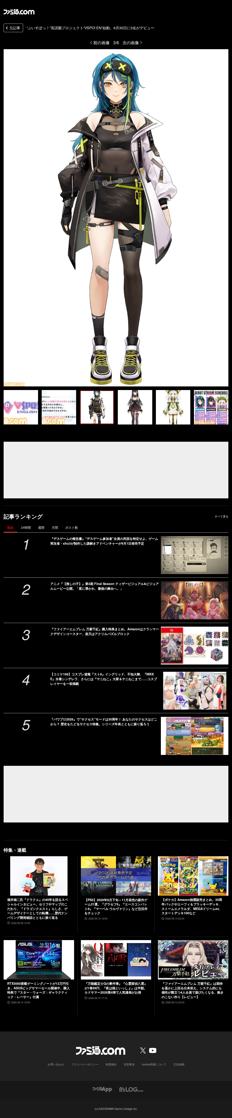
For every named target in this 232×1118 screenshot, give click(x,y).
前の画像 (101, 42)
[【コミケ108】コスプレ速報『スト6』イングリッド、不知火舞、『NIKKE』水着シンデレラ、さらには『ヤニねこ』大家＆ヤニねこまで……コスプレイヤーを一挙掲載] (194, 691)
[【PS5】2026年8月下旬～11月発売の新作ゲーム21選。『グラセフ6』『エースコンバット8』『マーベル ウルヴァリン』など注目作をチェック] (116, 876)
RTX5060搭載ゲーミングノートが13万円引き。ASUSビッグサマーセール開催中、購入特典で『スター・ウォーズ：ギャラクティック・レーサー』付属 (38, 990)
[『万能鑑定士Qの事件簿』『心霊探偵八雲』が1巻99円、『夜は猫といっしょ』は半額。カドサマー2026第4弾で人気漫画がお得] (116, 960)
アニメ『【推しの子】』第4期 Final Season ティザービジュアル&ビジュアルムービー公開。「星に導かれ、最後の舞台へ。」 (104, 586)
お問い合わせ (56, 1064)
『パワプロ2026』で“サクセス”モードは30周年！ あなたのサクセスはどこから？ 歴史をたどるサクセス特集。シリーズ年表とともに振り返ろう (103, 721)
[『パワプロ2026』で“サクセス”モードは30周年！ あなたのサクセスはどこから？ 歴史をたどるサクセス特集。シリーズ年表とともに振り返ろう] (194, 736)
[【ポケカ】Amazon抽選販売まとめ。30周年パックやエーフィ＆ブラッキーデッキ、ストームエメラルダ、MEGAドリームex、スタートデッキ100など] (193, 876)
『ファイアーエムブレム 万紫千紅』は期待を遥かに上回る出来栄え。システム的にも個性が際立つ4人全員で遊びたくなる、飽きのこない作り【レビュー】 (193, 990)
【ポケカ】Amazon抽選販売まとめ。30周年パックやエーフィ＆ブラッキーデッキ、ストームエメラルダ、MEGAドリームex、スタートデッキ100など (192, 906)
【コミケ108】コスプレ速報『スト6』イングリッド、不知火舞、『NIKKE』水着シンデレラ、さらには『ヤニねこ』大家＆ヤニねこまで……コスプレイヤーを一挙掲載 (103, 679)
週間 (41, 527)
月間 (55, 527)
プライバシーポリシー (84, 1064)
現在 (10, 527)
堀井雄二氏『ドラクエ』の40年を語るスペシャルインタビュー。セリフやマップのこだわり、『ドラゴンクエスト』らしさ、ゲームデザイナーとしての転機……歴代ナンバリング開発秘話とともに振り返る (37, 908)
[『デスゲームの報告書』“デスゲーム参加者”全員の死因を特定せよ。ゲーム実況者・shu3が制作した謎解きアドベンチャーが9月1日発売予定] (194, 555)
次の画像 (131, 42)
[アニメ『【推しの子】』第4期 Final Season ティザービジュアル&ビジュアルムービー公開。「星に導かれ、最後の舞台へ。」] (194, 600)
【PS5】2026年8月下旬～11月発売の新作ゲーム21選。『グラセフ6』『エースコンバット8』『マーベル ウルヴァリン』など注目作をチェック (116, 906)
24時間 (26, 527)
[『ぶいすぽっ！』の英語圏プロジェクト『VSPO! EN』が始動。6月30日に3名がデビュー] (21, 407)
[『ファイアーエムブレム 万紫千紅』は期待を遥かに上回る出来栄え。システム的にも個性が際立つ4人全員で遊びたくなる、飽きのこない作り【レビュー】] (193, 960)
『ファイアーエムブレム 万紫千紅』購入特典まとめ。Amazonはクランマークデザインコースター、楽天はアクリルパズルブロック (104, 631)
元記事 (14, 27)
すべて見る (221, 516)
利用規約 (111, 1064)
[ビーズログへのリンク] (131, 1088)
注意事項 (129, 1064)
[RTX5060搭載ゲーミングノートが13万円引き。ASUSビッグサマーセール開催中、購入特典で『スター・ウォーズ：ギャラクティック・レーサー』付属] (39, 960)
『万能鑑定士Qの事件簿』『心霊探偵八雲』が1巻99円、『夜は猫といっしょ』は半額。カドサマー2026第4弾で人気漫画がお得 (116, 987)
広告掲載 (179, 1064)
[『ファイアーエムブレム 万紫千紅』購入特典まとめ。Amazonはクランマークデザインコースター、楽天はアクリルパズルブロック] (194, 645)
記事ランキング (23, 516)
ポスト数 (71, 527)
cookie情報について (154, 1064)
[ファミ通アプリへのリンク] (102, 1088)
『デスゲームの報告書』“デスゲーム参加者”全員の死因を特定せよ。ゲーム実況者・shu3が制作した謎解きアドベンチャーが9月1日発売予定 (104, 541)
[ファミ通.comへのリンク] (19, 12)
